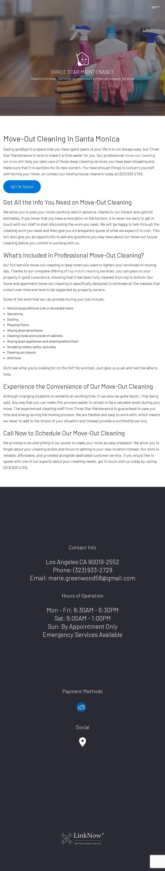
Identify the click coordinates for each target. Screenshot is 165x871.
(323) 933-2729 (92, 570)
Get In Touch (22, 187)
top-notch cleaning (83, 271)
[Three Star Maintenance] (82, 58)
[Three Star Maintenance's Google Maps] (82, 744)
